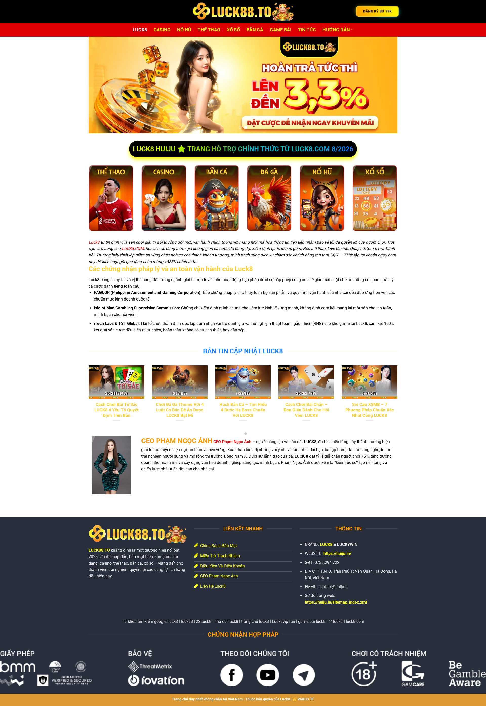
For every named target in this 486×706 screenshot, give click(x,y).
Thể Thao (209, 29)
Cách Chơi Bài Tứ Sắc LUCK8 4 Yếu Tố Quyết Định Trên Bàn (116, 410)
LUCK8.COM (133, 248)
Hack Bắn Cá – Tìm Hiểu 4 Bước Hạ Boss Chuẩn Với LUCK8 (243, 410)
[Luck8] (243, 11)
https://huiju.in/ (337, 553)
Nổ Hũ (184, 29)
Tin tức (307, 29)
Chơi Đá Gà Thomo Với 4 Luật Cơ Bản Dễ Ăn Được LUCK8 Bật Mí (180, 410)
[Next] (384, 85)
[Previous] (101, 85)
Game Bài (280, 29)
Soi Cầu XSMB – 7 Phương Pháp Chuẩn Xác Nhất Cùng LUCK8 (369, 410)
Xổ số (233, 29)
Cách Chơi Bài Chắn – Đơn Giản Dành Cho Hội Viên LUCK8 (306, 410)
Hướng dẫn (336, 29)
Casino (162, 29)
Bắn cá (255, 29)
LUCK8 (140, 29)
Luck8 (94, 242)
